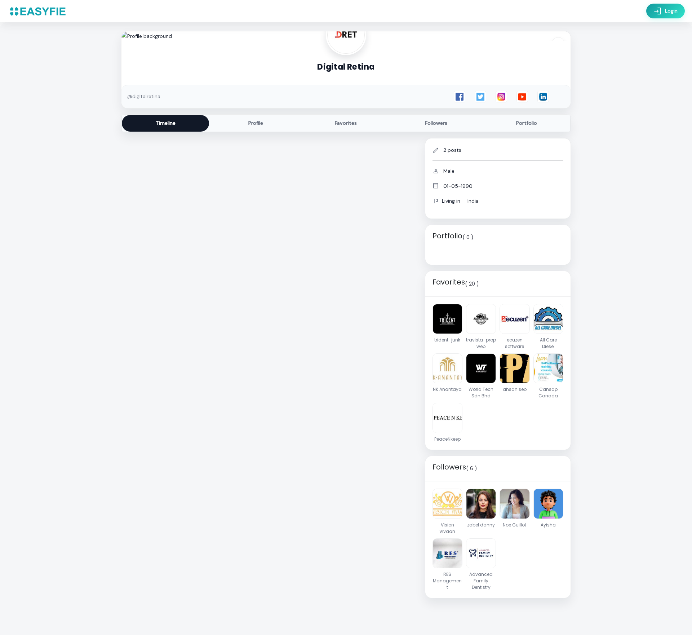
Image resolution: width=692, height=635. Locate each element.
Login (665, 11)
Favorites (346, 123)
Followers (436, 123)
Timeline (166, 123)
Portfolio (526, 123)
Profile (255, 123)
